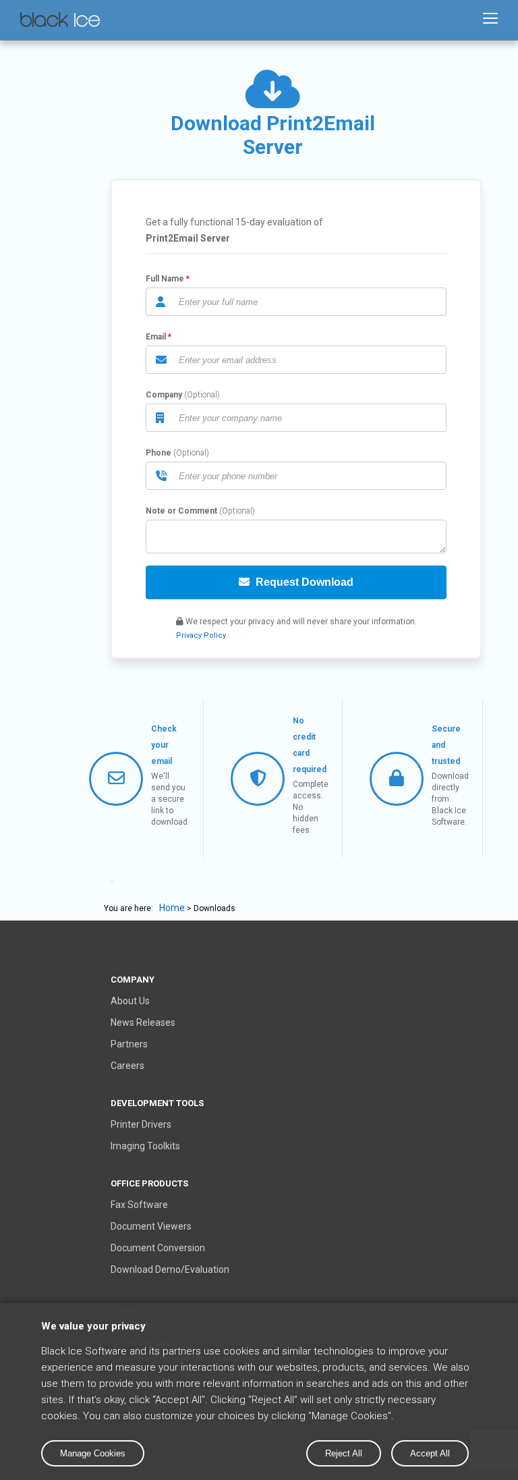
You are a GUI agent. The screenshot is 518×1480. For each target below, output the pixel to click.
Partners (129, 1044)
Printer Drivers (141, 1124)
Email (156, 336)
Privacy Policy (201, 635)
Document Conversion (158, 1247)
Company (164, 395)
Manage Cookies (92, 1453)
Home (172, 907)
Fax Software (139, 1204)
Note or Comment (181, 511)
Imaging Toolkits (145, 1146)
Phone (158, 453)
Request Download (303, 582)
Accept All (430, 1453)
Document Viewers (151, 1226)
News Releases (143, 1022)
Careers (127, 1065)
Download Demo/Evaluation (170, 1269)
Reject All (343, 1453)
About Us (130, 1000)
